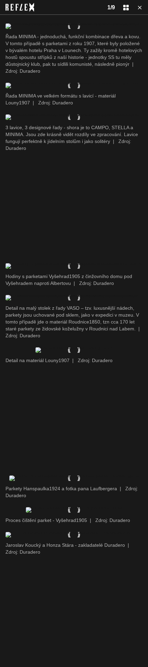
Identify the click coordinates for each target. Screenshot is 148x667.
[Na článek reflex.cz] (20, 7)
